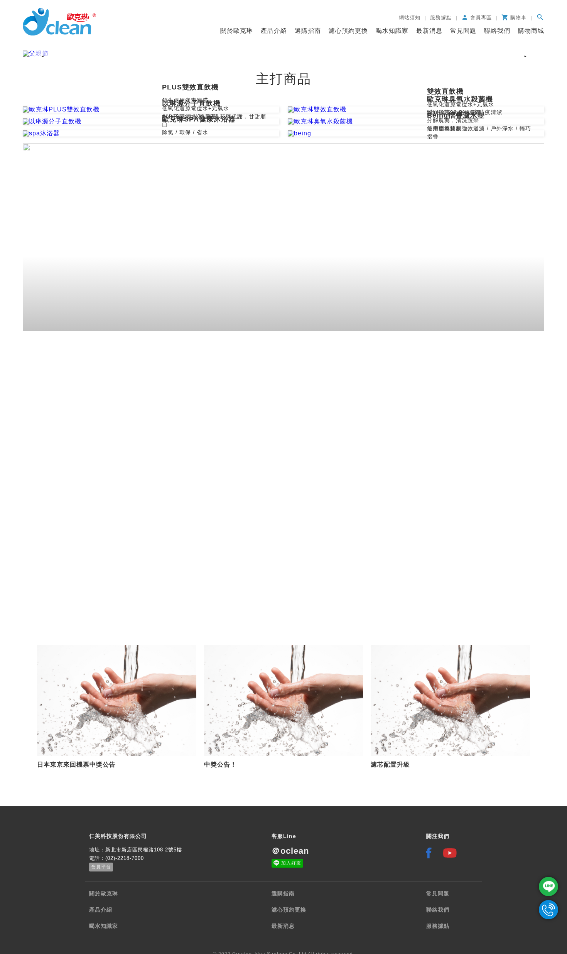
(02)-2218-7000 (124, 858)
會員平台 (101, 867)
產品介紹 (274, 30)
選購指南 (308, 30)
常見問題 (463, 30)
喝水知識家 (392, 30)
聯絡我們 (497, 30)
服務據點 (437, 926)
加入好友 (291, 863)
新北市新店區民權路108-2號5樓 (143, 850)
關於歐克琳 (236, 30)
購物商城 (531, 30)
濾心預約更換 (348, 30)
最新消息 (429, 30)
